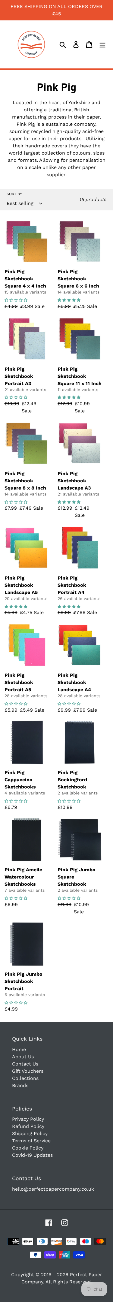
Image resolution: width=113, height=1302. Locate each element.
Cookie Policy (27, 1148)
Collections (25, 1078)
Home (19, 1049)
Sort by (14, 194)
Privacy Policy (28, 1119)
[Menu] (102, 44)
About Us (23, 1056)
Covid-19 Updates (32, 1155)
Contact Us (25, 1064)
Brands (20, 1085)
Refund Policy (28, 1126)
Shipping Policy (30, 1133)
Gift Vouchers (27, 1071)
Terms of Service (31, 1141)
